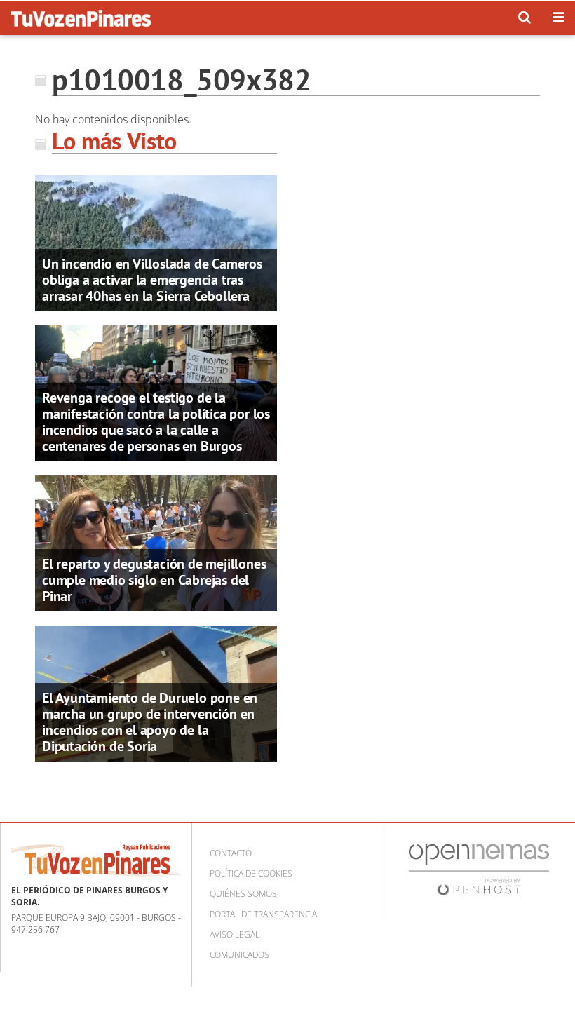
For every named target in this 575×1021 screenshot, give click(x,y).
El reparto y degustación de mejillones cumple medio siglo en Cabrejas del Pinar (154, 580)
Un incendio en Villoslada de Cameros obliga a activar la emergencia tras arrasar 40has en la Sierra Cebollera (152, 280)
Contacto (231, 853)
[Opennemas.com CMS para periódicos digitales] (479, 869)
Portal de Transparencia (263, 914)
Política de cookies (251, 873)
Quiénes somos (243, 894)
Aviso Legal (234, 934)
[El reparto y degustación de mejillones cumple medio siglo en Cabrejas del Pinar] (156, 542)
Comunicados (239, 955)
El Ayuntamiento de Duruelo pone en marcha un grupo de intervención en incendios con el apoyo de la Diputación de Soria (149, 722)
